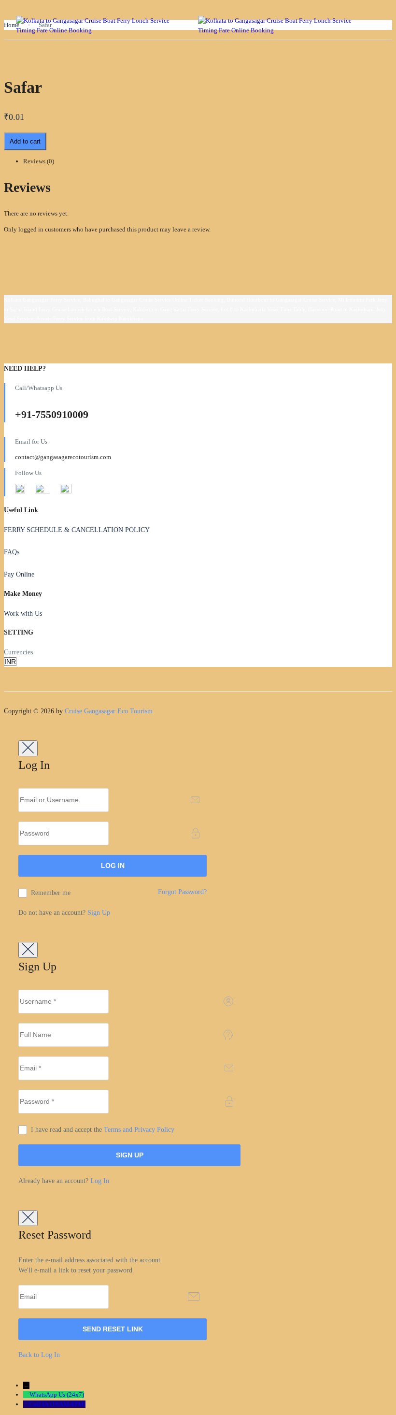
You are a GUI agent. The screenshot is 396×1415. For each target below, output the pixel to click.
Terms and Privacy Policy (139, 1129)
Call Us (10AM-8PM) (57, 1404)
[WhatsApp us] (26, 1394)
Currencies (18, 652)
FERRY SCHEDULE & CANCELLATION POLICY (77, 530)
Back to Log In (39, 1354)
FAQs (11, 552)
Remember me (51, 892)
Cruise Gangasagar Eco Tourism (109, 711)
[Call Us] (26, 1404)
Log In (99, 1180)
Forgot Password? (182, 891)
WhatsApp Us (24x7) (56, 1394)
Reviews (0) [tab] (38, 161)
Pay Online (19, 574)
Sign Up (98, 912)
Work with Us (23, 613)
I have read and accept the (102, 1129)
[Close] (28, 748)
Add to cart (25, 141)
